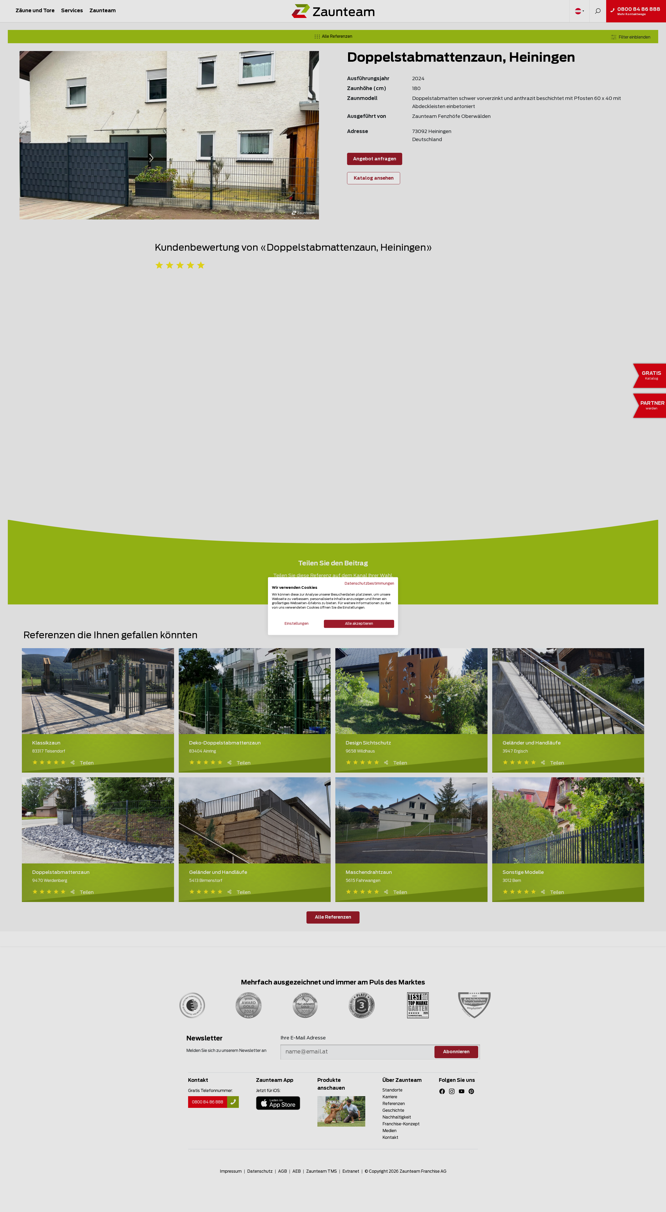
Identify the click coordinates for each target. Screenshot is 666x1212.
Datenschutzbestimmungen (369, 583)
